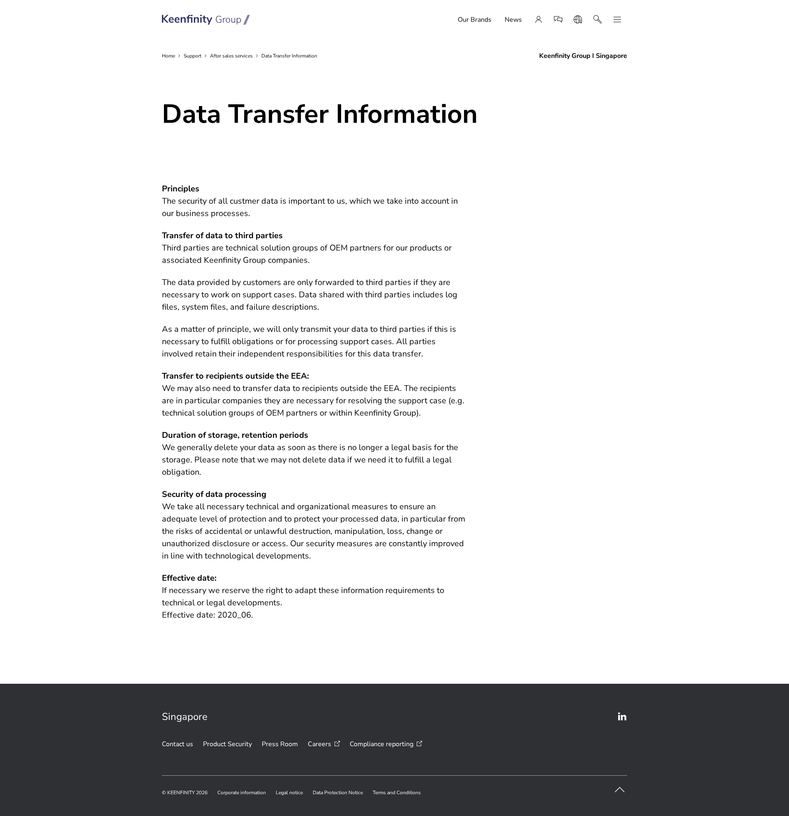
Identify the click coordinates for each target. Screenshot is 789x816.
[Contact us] (558, 20)
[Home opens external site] (206, 19)
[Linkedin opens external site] (622, 716)
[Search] (597, 20)
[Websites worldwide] (578, 20)
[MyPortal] (538, 20)
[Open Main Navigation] (617, 20)
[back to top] (619, 789)
